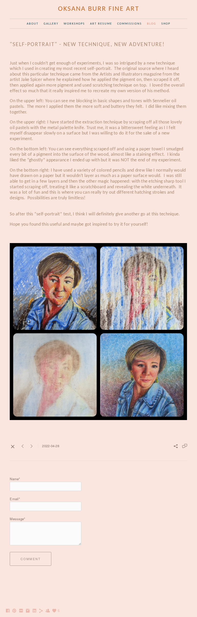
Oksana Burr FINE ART (98, 9)
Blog (151, 23)
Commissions (129, 23)
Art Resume (101, 23)
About (32, 23)
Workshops (74, 23)
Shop (165, 23)
